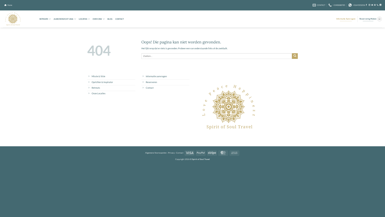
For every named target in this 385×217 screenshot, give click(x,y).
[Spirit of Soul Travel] (17, 19)
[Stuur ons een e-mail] (375, 5)
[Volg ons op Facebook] (366, 5)
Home (9, 5)
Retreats (44, 19)
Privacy (171, 152)
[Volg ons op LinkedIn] (380, 5)
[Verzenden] (295, 56)
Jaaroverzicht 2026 (63, 19)
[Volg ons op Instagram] (369, 5)
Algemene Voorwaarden (156, 152)
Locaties (83, 19)
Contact (119, 19)
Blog (110, 19)
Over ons (97, 19)
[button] (310, 5)
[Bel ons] (378, 5)
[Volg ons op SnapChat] (372, 5)
